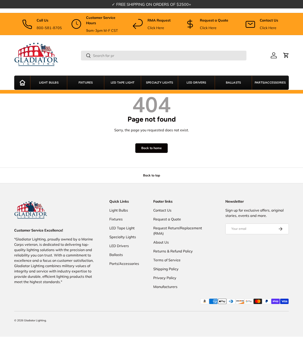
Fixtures (86, 83)
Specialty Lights (159, 83)
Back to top (151, 175)
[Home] (22, 83)
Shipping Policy (166, 269)
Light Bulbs (49, 83)
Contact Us (162, 210)
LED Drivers (196, 83)
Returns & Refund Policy (173, 251)
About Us (161, 242)
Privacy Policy (164, 278)
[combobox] (163, 55)
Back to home (151, 148)
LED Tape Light (123, 83)
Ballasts (233, 83)
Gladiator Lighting (35, 320)
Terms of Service (167, 260)
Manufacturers (165, 286)
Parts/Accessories (270, 83)
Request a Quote (167, 219)
